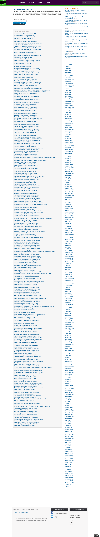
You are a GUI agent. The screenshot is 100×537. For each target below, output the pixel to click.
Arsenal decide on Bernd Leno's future (23, 77)
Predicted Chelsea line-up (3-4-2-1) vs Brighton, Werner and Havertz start (33, 218)
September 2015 (69, 306)
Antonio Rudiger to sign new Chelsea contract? (26, 283)
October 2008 (69, 459)
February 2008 (69, 473)
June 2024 (68, 112)
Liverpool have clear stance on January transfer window (28, 373)
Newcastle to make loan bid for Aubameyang (25, 411)
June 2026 (68, 68)
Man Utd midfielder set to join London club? (25, 121)
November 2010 (69, 413)
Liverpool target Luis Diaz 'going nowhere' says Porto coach (29, 98)
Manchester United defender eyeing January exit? (26, 151)
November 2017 (69, 258)
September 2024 (69, 107)
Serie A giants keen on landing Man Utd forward (26, 229)
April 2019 (68, 227)
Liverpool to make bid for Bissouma (23, 311)
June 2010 (68, 422)
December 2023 (69, 123)
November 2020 (69, 192)
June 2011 (68, 400)
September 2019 (69, 217)
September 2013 (69, 350)
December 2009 (69, 433)
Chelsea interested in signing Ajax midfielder (25, 162)
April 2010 (68, 425)
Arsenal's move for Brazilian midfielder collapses (26, 74)
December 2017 (69, 256)
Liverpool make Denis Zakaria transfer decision (26, 156)
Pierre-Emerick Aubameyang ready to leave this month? (28, 383)
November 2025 (69, 81)
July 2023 (67, 133)
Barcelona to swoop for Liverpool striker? (24, 232)
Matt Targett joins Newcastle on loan (23, 38)
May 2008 (68, 468)
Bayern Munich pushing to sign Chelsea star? (25, 132)
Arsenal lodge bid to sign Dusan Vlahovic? (24, 228)
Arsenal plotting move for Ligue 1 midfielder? (25, 424)
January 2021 (68, 188)
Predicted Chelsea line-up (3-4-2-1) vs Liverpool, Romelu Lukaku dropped (32, 406)
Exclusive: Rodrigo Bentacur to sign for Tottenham (27, 68)
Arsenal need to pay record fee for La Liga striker (26, 124)
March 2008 (68, 471)
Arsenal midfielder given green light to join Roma (26, 364)
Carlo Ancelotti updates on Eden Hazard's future (26, 163)
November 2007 (69, 479)
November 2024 (69, 103)
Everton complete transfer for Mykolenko (24, 413)
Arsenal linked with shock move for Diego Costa (26, 242)
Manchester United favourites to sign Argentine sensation (28, 419)
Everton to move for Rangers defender (24, 394)
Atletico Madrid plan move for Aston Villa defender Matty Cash (30, 91)
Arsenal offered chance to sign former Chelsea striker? (28, 87)
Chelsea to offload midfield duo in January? (25, 420)
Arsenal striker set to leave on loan (23, 353)
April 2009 (68, 447)
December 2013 (69, 344)
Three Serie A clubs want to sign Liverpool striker (26, 350)
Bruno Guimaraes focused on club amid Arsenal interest (28, 286)
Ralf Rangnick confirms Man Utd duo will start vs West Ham (29, 176)
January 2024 (69, 122)
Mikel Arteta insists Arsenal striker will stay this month (27, 278)
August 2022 (68, 153)
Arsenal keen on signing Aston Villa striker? (24, 425)
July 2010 (68, 420)
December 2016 (69, 278)
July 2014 (68, 332)
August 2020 (68, 197)
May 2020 (68, 203)
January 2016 (68, 298)
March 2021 (68, 184)
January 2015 (68, 320)
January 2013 (68, 365)
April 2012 (68, 381)
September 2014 (69, 328)
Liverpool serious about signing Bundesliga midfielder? (27, 181)
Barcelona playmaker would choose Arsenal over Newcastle (29, 372)
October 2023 (69, 127)
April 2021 (68, 182)
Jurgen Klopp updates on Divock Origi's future (25, 253)
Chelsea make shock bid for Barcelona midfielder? (26, 243)
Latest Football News (72, 8)
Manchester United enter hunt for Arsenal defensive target (29, 281)
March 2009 (68, 449)
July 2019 (68, 221)
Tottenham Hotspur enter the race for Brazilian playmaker (29, 416)
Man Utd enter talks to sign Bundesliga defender (26, 359)
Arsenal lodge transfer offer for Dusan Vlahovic (26, 377)
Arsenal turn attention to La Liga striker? (24, 145)
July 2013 (67, 354)
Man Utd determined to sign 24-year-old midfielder (27, 366)
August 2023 (68, 131)
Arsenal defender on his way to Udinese (24, 221)
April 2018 (68, 249)
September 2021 (69, 173)
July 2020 (68, 199)
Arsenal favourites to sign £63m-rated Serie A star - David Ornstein (31, 344)
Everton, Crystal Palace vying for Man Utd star (25, 79)
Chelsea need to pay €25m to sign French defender (27, 341)
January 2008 (69, 475)
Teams (31, 2)
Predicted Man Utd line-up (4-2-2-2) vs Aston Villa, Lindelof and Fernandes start (34, 306)
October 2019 (69, 215)
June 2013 (68, 355)
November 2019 (69, 214)
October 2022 (69, 149)
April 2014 (68, 337)
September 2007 (69, 482)
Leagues (40, 2)
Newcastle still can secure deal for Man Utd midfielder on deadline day (32, 90)
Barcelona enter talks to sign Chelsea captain (25, 127)
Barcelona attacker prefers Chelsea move (24, 35)
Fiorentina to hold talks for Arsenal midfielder (25, 386)
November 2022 (69, 147)
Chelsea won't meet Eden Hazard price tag (25, 184)
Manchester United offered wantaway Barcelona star (27, 225)
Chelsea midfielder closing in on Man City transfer (76, 40)
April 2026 (68, 72)
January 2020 (68, 210)
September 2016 (69, 284)
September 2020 (69, 195)
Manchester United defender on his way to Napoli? (27, 403)
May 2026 (68, 70)
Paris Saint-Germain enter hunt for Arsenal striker (26, 178)
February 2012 (69, 385)
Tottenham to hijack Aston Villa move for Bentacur (27, 99)
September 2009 (69, 438)
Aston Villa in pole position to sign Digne (24, 309)
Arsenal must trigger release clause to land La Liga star (28, 199)
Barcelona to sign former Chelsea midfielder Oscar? (27, 289)
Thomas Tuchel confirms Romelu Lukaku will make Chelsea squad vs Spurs (33, 367)
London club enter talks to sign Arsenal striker (25, 294)
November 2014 (69, 324)
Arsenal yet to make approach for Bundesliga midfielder (28, 370)
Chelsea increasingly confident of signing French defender (28, 355)
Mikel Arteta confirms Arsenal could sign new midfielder (28, 339)
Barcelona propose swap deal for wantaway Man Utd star (28, 212)
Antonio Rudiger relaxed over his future (24, 326)
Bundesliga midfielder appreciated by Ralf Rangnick (27, 301)
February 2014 (69, 341)
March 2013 (68, 361)
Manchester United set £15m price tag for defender (27, 240)
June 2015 (68, 311)
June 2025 (68, 90)
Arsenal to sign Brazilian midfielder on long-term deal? (27, 189)
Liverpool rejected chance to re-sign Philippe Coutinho (28, 337)
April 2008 (68, 470)
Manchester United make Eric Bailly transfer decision (27, 265)
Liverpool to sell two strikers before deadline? (25, 85)
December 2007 (69, 477)
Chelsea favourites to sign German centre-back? (26, 126)
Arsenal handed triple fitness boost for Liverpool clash (27, 201)
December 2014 (69, 322)
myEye (48, 2)
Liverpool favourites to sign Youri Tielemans (25, 52)
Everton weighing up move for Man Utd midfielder (26, 334)
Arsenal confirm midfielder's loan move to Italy (26, 325)
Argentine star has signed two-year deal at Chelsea (76, 14)
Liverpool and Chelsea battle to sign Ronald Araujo (27, 409)
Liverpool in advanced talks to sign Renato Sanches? (27, 210)
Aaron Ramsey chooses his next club (23, 44)
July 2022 (67, 155)
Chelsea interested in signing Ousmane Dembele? (26, 187)
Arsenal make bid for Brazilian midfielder (24, 323)
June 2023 (68, 134)
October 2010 (69, 414)
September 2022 (69, 151)
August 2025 (68, 87)
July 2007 (68, 486)
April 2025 (68, 94)
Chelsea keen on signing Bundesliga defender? (25, 154)
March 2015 (68, 317)
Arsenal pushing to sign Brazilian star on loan (25, 284)
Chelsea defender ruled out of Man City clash (25, 261)
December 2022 (69, 146)
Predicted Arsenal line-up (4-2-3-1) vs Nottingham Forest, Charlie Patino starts (34, 322)
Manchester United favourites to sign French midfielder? (28, 88)
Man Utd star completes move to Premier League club (28, 43)
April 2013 (68, 359)
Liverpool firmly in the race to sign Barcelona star (26, 275)
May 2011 (68, 401)
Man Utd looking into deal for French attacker (25, 173)
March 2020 (68, 206)
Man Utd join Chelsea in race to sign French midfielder (27, 82)
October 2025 (69, 83)
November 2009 (69, 435)
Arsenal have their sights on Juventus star (24, 312)
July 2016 (68, 287)
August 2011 (68, 396)
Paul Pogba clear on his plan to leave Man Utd (25, 207)
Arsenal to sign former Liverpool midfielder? (25, 389)
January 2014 (69, 343)
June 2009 (68, 444)
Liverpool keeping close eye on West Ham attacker (27, 254)
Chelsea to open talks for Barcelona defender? (26, 315)
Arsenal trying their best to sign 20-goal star (25, 174)
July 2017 (68, 265)
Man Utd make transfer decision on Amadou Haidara (27, 192)
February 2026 (69, 76)
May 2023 (68, 136)
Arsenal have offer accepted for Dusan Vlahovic (26, 159)
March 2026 (68, 74)
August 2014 (68, 330)
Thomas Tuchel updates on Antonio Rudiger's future (27, 369)
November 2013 (69, 346)
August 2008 (68, 462)
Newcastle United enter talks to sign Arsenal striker (27, 101)
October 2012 (69, 370)
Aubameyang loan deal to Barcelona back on (25, 37)
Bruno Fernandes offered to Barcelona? (24, 347)
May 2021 (68, 181)
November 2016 (69, 280)
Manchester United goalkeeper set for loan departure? (27, 49)
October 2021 (69, 171)
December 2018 (69, 234)
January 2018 (68, 254)
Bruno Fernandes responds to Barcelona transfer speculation (29, 314)
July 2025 (68, 88)
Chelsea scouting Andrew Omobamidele (24, 62)
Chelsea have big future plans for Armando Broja (26, 276)
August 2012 (68, 374)
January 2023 (68, 144)
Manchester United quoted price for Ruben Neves (26, 96)
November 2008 (69, 457)
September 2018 (69, 239)
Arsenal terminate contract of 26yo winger (74, 50)
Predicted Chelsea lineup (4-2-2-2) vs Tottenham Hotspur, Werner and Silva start (34, 157)
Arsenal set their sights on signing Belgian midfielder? (27, 257)
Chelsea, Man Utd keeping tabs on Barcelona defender (28, 138)
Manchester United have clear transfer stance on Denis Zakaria (30, 160)
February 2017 (69, 274)
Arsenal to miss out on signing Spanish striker (25, 33)
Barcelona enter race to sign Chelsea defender (26, 345)
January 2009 (69, 453)
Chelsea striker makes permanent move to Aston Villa (76, 21)
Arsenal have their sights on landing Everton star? (26, 131)
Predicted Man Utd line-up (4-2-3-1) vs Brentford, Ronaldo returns (31, 204)
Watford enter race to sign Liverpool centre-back (26, 348)
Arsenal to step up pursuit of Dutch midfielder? (26, 300)
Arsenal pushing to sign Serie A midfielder (24, 270)
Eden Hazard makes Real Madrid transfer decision (26, 196)
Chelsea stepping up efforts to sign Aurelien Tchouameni (28, 361)
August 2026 (68, 64)
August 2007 (68, 484)
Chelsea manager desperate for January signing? (26, 168)
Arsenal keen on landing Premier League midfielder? (27, 422)
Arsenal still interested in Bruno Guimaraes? (25, 123)
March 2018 (68, 250)
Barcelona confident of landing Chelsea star (25, 104)
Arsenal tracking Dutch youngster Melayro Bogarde (27, 60)
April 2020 (68, 204)
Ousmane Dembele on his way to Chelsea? (25, 76)
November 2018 (69, 236)
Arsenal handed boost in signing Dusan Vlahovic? (26, 250)
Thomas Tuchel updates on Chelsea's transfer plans (27, 336)
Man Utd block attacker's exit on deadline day (25, 41)
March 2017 (68, 273)
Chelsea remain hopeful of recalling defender (25, 268)
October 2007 (69, 481)
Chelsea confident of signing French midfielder (26, 262)
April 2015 (68, 315)
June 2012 (68, 378)
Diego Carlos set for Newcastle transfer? (24, 170)
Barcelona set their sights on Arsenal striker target (27, 215)
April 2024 (68, 116)
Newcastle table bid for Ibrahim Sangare (24, 308)
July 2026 (68, 66)
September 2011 (69, 394)
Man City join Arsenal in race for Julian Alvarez (75, 30)
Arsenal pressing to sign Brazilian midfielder (25, 214)
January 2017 (68, 276)
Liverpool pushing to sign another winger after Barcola (76, 47)
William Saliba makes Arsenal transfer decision (25, 107)
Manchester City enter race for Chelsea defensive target (28, 237)
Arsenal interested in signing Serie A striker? (25, 110)
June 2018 (68, 245)
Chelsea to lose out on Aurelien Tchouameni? (25, 109)
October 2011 (69, 392)
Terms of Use (17, 512)
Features (22, 2)
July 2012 (67, 376)
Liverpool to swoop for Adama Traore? (24, 400)
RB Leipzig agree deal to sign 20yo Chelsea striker (74, 17)
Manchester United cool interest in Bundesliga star (27, 190)
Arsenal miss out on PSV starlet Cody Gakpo (25, 93)
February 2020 (69, 208)
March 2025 (68, 96)
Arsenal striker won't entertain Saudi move (24, 142)
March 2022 (68, 162)
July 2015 (68, 309)
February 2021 (69, 186)
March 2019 (68, 228)
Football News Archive (22, 9)
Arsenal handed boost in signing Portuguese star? (26, 165)
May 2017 (68, 269)
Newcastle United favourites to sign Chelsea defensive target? (30, 398)
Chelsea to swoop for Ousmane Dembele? (25, 146)
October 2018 (69, 238)
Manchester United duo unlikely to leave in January (27, 405)
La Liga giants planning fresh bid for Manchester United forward (30, 298)
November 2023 (69, 125)
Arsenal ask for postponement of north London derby (27, 259)
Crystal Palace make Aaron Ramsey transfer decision (27, 137)
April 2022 (68, 160)
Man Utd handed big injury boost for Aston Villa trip (27, 256)
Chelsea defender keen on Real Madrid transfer (26, 303)
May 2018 (68, 247)
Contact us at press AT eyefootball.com (23, 514)
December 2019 (69, 212)
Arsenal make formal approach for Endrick (76, 27)
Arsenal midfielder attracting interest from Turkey (26, 287)
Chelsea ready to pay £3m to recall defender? (25, 290)
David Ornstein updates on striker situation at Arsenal (27, 46)
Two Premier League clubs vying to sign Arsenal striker (28, 358)
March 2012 (68, 383)
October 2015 (69, 304)
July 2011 (67, 398)
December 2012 (69, 366)
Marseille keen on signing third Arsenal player (25, 362)
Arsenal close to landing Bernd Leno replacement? (26, 179)
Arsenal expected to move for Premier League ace (27, 112)
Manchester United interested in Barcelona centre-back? (28, 239)
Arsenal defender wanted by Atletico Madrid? (25, 331)
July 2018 (68, 243)
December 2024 (69, 101)
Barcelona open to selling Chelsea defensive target (27, 245)
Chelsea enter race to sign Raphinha (23, 57)
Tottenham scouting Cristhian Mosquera (24, 65)
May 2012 (68, 379)
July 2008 (68, 464)
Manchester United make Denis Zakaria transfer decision (28, 226)
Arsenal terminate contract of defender (24, 217)
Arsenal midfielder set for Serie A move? (24, 375)
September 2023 (69, 129)
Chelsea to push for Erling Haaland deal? (24, 54)
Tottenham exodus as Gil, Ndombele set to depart (27, 69)
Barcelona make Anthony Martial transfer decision (26, 319)
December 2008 (69, 455)
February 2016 (69, 296)
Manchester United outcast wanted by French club (27, 80)
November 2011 (69, 390)
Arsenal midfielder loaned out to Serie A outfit (25, 342)
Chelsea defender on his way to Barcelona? (25, 247)
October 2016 (69, 282)
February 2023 (69, 142)
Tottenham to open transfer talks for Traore (25, 408)
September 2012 (69, 372)
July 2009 (68, 442)
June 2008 (68, 466)
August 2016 (68, 285)
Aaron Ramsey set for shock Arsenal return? (25, 171)
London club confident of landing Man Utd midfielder (27, 84)
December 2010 (69, 411)
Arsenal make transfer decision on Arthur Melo (26, 113)
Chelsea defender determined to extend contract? (27, 195)
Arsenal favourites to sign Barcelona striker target (26, 392)
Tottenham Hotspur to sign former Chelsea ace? (26, 73)
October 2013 (69, 348)
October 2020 (69, 193)
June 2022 (68, 157)
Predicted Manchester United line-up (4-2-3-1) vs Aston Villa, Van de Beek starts (34, 251)
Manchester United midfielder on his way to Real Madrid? (28, 203)
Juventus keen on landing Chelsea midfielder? (25, 264)
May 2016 (68, 291)
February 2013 (69, 363)
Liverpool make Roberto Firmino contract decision (27, 185)
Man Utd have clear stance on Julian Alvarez (25, 351)
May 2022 (68, 158)
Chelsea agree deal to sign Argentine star (76, 43)
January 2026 (68, 77)
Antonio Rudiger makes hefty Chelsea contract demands (28, 148)
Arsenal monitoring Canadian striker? (23, 402)
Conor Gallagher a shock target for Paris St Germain (27, 395)
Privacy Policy (24, 512)
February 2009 (69, 451)
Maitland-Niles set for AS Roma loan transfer (25, 381)
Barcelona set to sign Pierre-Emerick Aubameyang (26, 58)
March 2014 (68, 339)
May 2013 (68, 357)
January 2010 (68, 431)
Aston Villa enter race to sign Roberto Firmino (25, 414)
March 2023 (68, 140)
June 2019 (68, 223)
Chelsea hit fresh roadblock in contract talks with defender (29, 384)
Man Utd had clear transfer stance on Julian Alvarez (27, 116)
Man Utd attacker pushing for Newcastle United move (27, 47)
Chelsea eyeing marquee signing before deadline (76, 57)
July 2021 (67, 177)
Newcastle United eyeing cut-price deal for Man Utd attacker (29, 231)
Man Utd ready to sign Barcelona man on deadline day (27, 55)
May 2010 (68, 424)
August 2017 (68, 263)
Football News (59, 509)
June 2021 (68, 179)
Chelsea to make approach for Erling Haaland (25, 380)
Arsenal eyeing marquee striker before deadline (75, 37)
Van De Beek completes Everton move (24, 71)
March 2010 (68, 427)
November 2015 (69, 302)
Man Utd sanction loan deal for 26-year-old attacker (27, 134)
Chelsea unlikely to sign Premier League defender (26, 320)
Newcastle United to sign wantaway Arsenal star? (26, 167)
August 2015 (68, 308)
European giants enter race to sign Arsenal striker (26, 102)
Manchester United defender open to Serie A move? (27, 279)
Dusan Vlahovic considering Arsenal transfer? (25, 193)
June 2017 (68, 267)
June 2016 (68, 289)
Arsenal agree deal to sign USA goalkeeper (24, 105)
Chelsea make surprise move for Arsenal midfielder (76, 24)
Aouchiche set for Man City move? (22, 63)
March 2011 (68, 405)
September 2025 (69, 85)
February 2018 (69, 252)
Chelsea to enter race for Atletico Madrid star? (26, 417)
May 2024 (68, 114)
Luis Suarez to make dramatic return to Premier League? (28, 206)
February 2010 (69, 429)
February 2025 (69, 98)
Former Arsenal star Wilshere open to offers (25, 378)
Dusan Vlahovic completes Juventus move (25, 95)
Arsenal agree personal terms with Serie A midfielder (27, 140)
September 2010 (69, 416)
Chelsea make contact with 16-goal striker (25, 182)
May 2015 (68, 313)
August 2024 (68, 109)
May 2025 (68, 92)
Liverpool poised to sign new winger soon (75, 53)
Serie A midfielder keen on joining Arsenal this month (27, 295)
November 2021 (69, 169)
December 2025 (69, 79)
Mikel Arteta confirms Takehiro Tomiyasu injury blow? (27, 152)
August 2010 (68, 418)
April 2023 (68, 138)
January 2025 (68, 100)
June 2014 (68, 333)
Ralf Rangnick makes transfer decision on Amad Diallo (27, 356)
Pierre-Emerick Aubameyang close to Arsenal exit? (26, 120)
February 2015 (69, 319)
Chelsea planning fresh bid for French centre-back (26, 51)
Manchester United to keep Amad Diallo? (24, 330)
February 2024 (69, 120)
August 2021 (68, 175)
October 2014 (69, 326)
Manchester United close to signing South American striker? (29, 388)
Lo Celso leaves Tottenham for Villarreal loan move (27, 40)
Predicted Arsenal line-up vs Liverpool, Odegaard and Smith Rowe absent (32, 273)
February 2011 (69, 407)
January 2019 (68, 232)
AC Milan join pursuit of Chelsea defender (24, 234)
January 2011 (68, 409)
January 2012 (68, 387)
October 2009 (69, 436)
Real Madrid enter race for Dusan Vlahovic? (25, 236)
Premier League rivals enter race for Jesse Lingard (26, 292)
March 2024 (68, 118)
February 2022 (69, 164)
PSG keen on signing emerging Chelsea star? (25, 397)
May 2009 (68, 446)
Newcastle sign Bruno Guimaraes (22, 66)
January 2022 (68, 166)
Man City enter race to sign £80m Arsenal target (76, 34)
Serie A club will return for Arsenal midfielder (25, 267)
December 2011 (69, 389)
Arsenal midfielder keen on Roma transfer (24, 391)
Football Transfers (78, 509)
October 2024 (69, 105)
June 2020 (68, 201)
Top (96, 535)
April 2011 (68, 403)
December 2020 (69, 190)
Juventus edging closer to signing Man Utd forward (27, 198)
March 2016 (68, 295)
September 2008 (69, 460)
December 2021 (69, 168)
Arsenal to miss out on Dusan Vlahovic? (24, 209)
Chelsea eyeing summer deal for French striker (26, 220)
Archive (16, 13)
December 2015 (69, 300)
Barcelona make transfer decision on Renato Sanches (27, 304)
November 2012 (69, 368)
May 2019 (68, 225)
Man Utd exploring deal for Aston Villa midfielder (26, 223)
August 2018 (68, 241)
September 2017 (69, 262)
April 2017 (68, 271)
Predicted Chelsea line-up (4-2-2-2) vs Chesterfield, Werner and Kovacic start (33, 333)
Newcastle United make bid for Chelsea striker (26, 115)
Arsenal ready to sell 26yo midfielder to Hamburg (76, 11)
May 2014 (68, 335)
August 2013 (68, 352)
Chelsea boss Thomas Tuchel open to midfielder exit (27, 297)
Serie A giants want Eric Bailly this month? (24, 317)
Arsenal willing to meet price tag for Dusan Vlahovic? (27, 272)
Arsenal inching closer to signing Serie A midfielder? (27, 248)
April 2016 (68, 293)
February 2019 (69, 230)
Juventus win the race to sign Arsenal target (25, 135)
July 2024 (68, 111)
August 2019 (68, 219)
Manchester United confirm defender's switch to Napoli (28, 328)
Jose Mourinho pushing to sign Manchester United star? (28, 118)
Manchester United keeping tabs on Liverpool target (27, 143)
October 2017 (69, 260)
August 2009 (68, 440)
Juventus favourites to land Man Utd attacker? (26, 149)
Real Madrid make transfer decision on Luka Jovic (26, 129)
